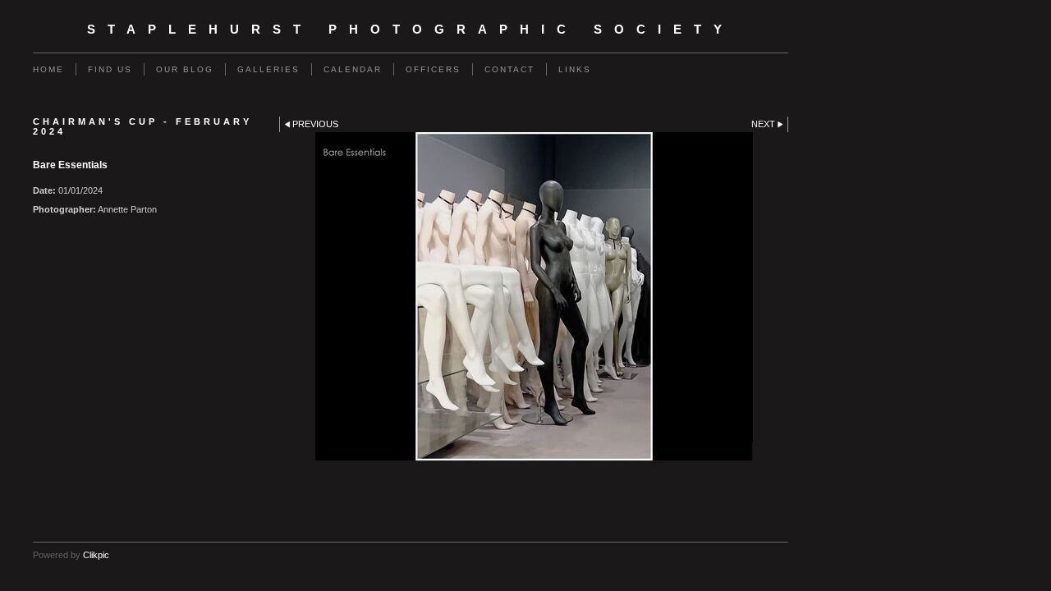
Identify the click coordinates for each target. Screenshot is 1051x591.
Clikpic (96, 555)
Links (574, 69)
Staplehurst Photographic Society (410, 29)
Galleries (268, 69)
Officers (433, 69)
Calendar (353, 69)
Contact (509, 69)
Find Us (110, 69)
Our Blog (184, 69)
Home (48, 69)
